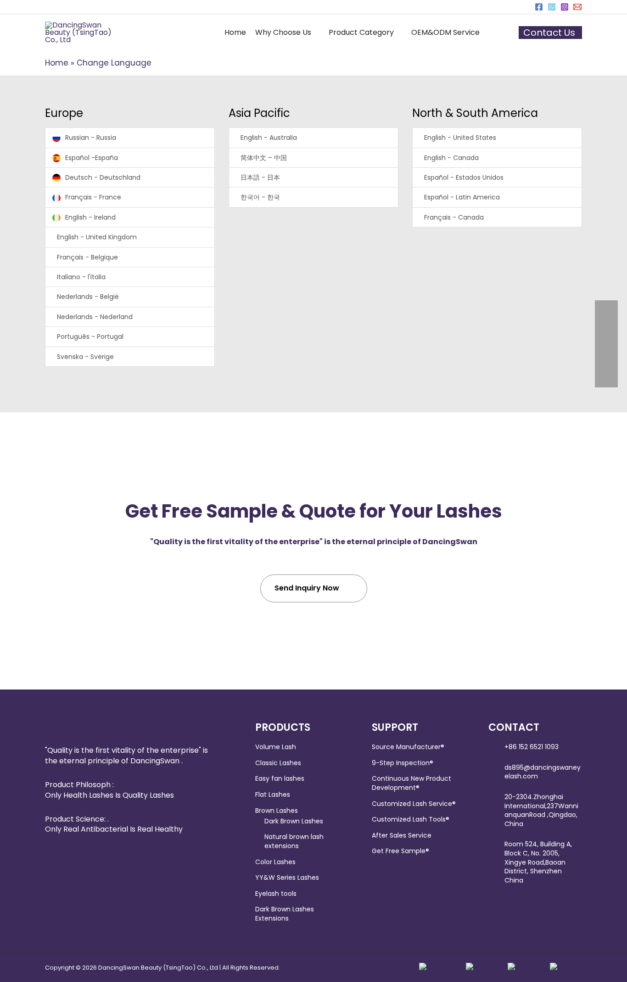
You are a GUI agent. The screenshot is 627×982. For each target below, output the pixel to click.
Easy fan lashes (279, 778)
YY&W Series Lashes (287, 877)
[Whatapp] (551, 6)
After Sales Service (401, 835)
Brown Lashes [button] (276, 810)
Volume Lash (275, 746)
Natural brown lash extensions (294, 841)
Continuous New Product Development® (411, 783)
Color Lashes (275, 861)
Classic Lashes (278, 762)
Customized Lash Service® (414, 803)
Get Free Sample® (400, 850)
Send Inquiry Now (306, 588)
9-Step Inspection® (402, 762)
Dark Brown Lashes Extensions (284, 914)
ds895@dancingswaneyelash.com (542, 772)
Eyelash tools (276, 893)
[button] (287, 32)
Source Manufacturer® (408, 746)
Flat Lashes (272, 794)
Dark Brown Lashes (293, 821)
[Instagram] (564, 6)
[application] (315, 32)
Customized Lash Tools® (410, 819)
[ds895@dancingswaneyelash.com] (577, 6)
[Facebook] (538, 6)
